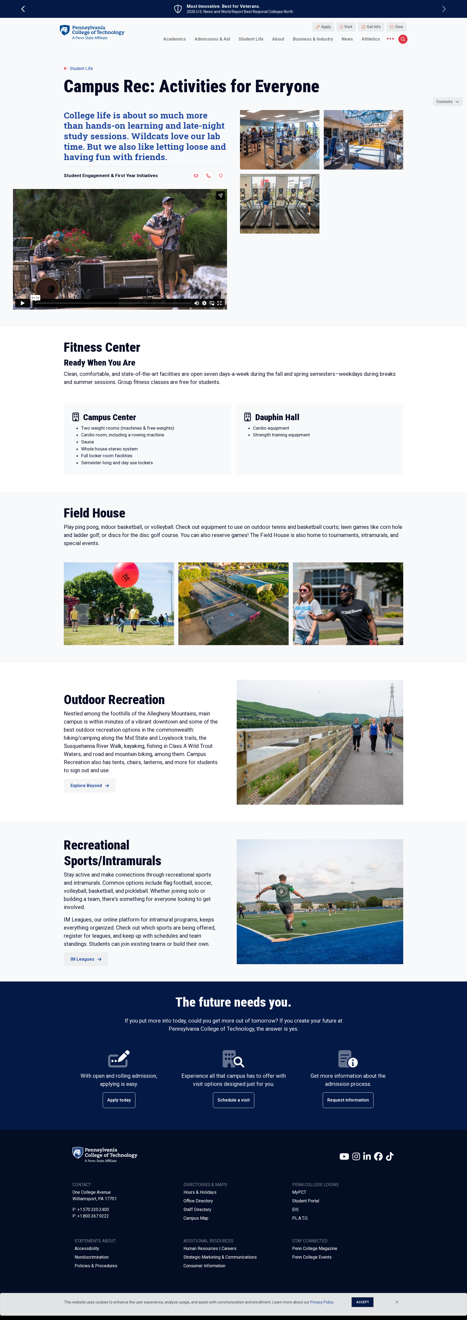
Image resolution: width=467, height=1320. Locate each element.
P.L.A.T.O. (300, 1218)
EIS (295, 1209)
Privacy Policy (321, 1302)
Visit (348, 27)
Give (399, 27)
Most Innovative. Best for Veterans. (223, 6)
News (347, 39)
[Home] (91, 32)
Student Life (251, 39)
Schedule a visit (234, 1100)
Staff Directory (197, 1209)
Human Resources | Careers (210, 1248)
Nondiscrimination (92, 1257)
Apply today (119, 1100)
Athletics (371, 39)
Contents (444, 101)
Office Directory (198, 1200)
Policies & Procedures (96, 1265)
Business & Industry (313, 39)
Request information (348, 1100)
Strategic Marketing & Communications (220, 1257)
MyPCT (299, 1192)
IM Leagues (82, 959)
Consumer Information (204, 1265)
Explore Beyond (86, 785)
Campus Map (196, 1218)
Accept (362, 1302)
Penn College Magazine (314, 1248)
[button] (196, 175)
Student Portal (305, 1200)
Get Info (374, 27)
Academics (174, 39)
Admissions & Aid (212, 39)
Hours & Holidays (200, 1192)
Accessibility (87, 1248)
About (278, 39)
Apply (326, 27)
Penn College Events (312, 1257)
